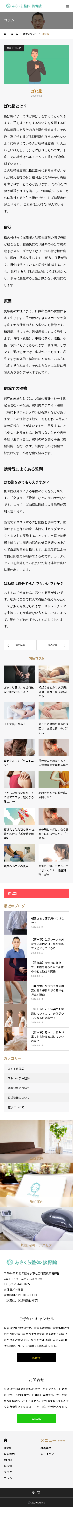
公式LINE (36, 1418)
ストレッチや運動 (19, 1078)
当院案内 (9, 1454)
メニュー (52, 1440)
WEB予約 (36, 1357)
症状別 (8, 1466)
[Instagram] (38, 1493)
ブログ (8, 1472)
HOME (5, 1440)
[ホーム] (5, 34)
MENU (8, 1460)
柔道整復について (19, 1097)
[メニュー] (67, 6)
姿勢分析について (19, 1088)
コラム (8, 1478)
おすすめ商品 (16, 1068)
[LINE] (33, 1493)
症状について (14, 48)
